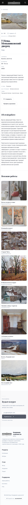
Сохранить (8, 99)
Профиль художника (9, 103)
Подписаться (7, 416)
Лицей (4, 471)
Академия (4, 468)
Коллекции (5, 453)
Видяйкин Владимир (6, 284)
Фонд (3, 465)
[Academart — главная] (14, 2)
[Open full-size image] (14, 21)
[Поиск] (25, 2)
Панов (3, 358)
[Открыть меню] (2, 2)
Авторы (4, 456)
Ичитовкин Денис (5, 338)
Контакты (4, 483)
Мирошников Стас (6, 384)
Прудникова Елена (6, 204)
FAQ (3, 486)
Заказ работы (6, 480)
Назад (5, 9)
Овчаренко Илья (5, 307)
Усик (3, 50)
